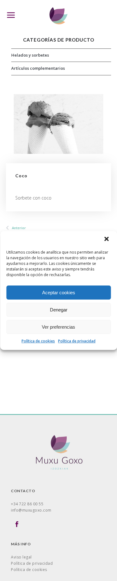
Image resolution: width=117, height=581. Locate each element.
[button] (107, 239)
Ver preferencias (58, 327)
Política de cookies (38, 341)
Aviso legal (21, 557)
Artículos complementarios (38, 68)
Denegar (58, 309)
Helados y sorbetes (30, 55)
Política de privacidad (76, 341)
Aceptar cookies (58, 292)
